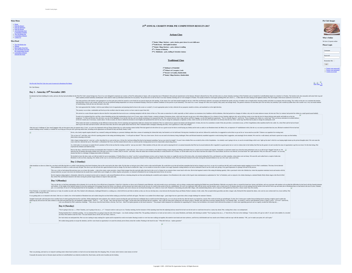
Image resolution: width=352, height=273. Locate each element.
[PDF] (315, 84)
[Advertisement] (20, 84)
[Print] (318, 84)
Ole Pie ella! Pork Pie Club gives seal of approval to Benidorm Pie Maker (51, 83)
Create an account (331, 71)
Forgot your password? (333, 68)
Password (327, 55)
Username (327, 50)
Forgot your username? (333, 70)
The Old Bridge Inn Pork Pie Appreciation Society (22, 50)
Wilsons (17, 46)
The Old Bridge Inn (20, 44)
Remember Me (328, 61)
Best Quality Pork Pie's (21, 48)
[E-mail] (321, 85)
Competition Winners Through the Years (21, 53)
